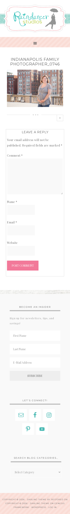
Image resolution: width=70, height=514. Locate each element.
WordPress (38, 507)
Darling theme (36, 499)
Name (12, 202)
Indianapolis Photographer (35, 18)
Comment (15, 155)
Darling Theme (39, 503)
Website (12, 243)
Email (12, 222)
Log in (52, 507)
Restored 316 (59, 499)
